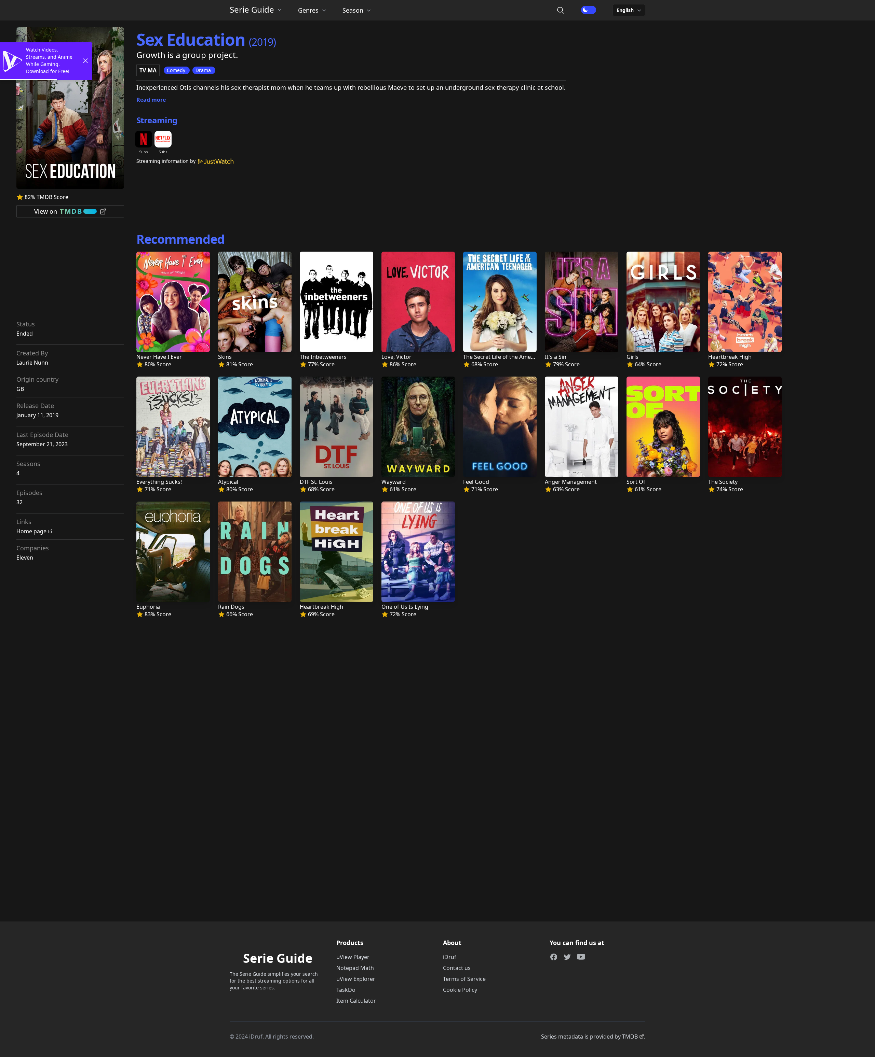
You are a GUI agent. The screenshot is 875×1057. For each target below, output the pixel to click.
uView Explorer (355, 979)
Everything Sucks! (159, 481)
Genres (308, 10)
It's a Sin (555, 357)
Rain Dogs (231, 606)
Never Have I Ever (159, 357)
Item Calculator (356, 1000)
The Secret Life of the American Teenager (516, 357)
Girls (632, 357)
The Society (723, 481)
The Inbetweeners (323, 357)
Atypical (228, 481)
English (625, 10)
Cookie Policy (460, 989)
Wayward (393, 481)
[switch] (588, 10)
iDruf (449, 957)
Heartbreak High (730, 357)
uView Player (352, 957)
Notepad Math (355, 968)
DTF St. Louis (316, 481)
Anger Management (571, 481)
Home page (31, 531)
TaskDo (345, 989)
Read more (151, 99)
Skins (225, 357)
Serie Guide (252, 9)
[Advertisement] (70, 271)
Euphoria (148, 606)
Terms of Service (464, 979)
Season (352, 10)
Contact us (457, 968)
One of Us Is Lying (404, 606)
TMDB (630, 1036)
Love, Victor (396, 357)
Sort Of (636, 481)
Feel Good (476, 481)
